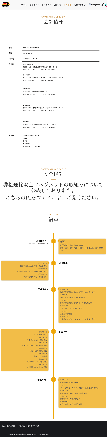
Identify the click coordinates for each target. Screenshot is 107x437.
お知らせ (57, 5)
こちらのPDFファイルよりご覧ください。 (53, 197)
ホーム (24, 5)
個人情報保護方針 (8, 426)
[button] (38, 4)
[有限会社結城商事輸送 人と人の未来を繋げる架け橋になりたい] (6, 5)
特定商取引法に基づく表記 (29, 426)
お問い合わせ (80, 5)
